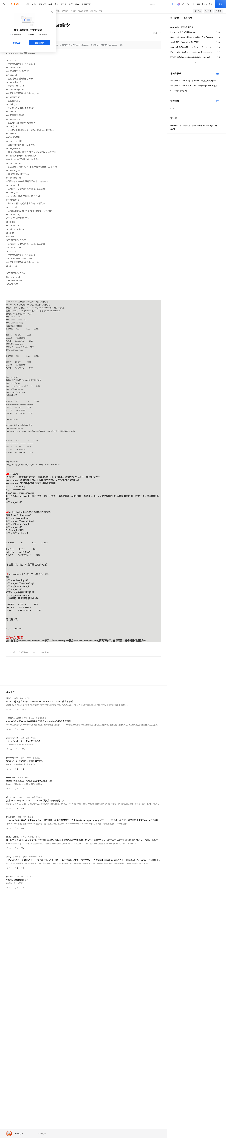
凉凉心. (9, 856)
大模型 (27, 4)
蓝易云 (8, 698)
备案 (198, 4)
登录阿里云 (39, 42)
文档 (192, 4)
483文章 (42, 1133)
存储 (16, 698)
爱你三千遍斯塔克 (13, 837)
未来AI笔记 (10, 777)
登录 (220, 4)
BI (48, 652)
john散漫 (9, 876)
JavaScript (32, 856)
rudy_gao (19, 1133)
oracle (173, 108)
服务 (77, 4)
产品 (34, 4)
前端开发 (36, 757)
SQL (33, 652)
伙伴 (71, 4)
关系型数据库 (24, 652)
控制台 (204, 4)
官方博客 (65, 11)
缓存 (21, 698)
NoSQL (27, 698)
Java (40, 856)
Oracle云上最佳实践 (178, 90)
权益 (50, 4)
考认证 (73, 11)
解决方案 (42, 4)
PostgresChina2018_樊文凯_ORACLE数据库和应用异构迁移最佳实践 (195, 80)
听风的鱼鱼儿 (11, 797)
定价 (56, 4)
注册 (210, 4)
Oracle (41, 652)
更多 (218, 73)
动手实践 (56, 11)
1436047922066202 (13, 718)
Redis (27, 777)
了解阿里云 (86, 4)
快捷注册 (17, 42)
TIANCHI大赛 (83, 11)
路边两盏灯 (10, 817)
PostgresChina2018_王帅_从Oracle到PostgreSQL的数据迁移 (195, 85)
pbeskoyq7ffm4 (12, 737)
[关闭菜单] (4, 4)
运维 (27, 737)
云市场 (63, 4)
